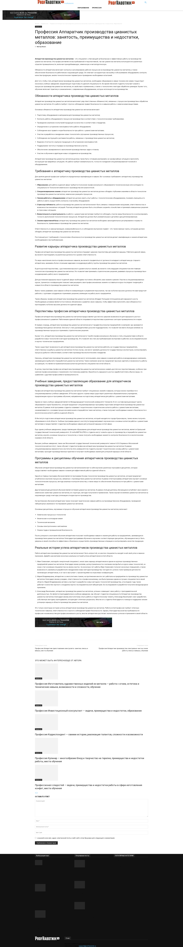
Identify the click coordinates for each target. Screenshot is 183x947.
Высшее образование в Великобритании (86, 892)
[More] (73, 51)
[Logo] (92, 4)
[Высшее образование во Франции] (91, 863)
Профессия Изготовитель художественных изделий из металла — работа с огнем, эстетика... (50, 898)
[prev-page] (35, 793)
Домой (37, 23)
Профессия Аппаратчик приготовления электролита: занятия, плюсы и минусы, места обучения (61, 649)
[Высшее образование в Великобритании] (91, 884)
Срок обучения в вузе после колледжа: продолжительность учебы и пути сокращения (91, 915)
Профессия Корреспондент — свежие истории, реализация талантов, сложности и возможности (89, 734)
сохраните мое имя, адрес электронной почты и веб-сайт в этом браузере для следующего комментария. (76, 838)
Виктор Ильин (41, 46)
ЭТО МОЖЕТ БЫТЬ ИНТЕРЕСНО (50, 660)
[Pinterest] (64, 51)
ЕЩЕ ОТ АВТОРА (73, 660)
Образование (83, 8)
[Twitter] (59, 51)
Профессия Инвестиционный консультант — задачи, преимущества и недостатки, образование (88, 710)
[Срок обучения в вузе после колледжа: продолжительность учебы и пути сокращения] (91, 905)
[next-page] (37, 793)
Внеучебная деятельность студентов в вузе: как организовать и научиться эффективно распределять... (50, 872)
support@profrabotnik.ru (87, 946)
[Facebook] (54, 51)
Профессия (96, 8)
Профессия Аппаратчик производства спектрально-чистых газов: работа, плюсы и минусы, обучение (123, 649)
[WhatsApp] (68, 51)
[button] (145, 3)
